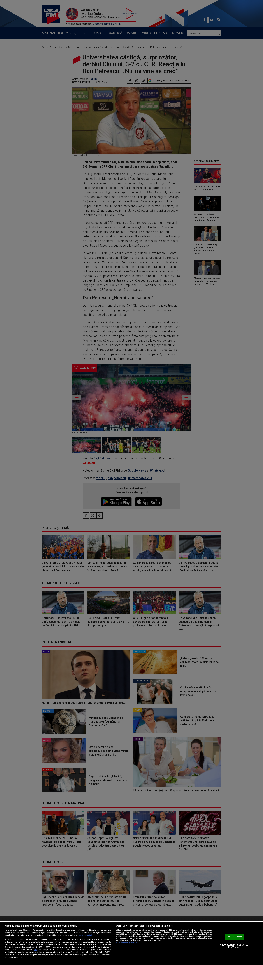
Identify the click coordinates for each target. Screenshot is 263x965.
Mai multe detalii (85, 935)
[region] (131, 943)
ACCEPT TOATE (235, 937)
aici (35, 950)
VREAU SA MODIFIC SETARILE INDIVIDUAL (234, 946)
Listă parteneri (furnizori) (126, 943)
